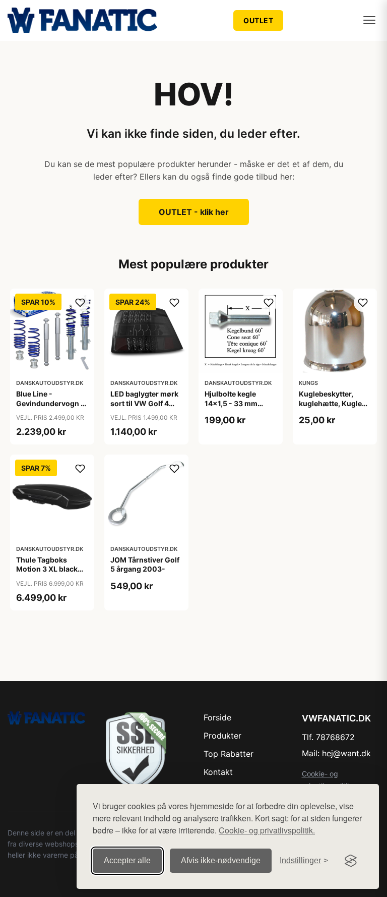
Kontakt (218, 772)
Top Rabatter (228, 754)
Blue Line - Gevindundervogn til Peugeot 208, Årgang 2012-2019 (51, 407)
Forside (217, 717)
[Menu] (369, 20)
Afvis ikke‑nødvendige (221, 860)
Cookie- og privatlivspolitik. (267, 830)
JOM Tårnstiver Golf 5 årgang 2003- (144, 564)
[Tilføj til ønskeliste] (80, 303)
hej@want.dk (346, 753)
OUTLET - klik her (194, 212)
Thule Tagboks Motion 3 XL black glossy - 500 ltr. (47, 568)
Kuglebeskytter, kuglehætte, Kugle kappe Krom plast (330, 402)
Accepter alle (127, 860)
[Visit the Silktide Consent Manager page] (351, 861)
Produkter (222, 736)
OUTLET (258, 20)
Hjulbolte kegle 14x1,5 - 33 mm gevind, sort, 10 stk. (238, 402)
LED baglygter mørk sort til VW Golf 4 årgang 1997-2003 (144, 402)
